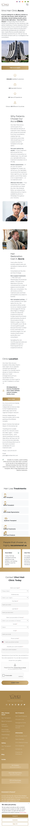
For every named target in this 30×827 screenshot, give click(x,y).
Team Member (19, 739)
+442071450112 (10, 799)
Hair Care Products (21, 716)
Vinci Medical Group (21, 742)
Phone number (15, 638)
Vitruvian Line (19, 719)
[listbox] (15, 591)
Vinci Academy (19, 745)
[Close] (28, 803)
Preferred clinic (15, 594)
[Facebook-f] (9, 704)
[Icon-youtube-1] (6, 704)
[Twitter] (24, 704)
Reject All (15, 823)
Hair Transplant (6, 718)
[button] (12, 558)
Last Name (15, 609)
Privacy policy (23, 812)
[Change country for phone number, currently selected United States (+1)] (3, 642)
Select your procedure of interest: (15, 617)
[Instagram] (15, 704)
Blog (2, 754)
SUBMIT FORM (15, 682)
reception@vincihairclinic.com (10, 801)
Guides (3, 759)
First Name (15, 601)
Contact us (18, 749)
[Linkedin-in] (12, 704)
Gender (15, 624)
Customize (15, 820)
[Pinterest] (18, 704)
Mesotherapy (5, 734)
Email (15, 630)
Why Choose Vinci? (21, 736)
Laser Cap (4, 738)
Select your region (15, 588)
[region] (15, 814)
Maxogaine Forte (20, 722)
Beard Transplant (6, 721)
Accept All (15, 816)
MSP (2, 749)
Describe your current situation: (15, 646)
